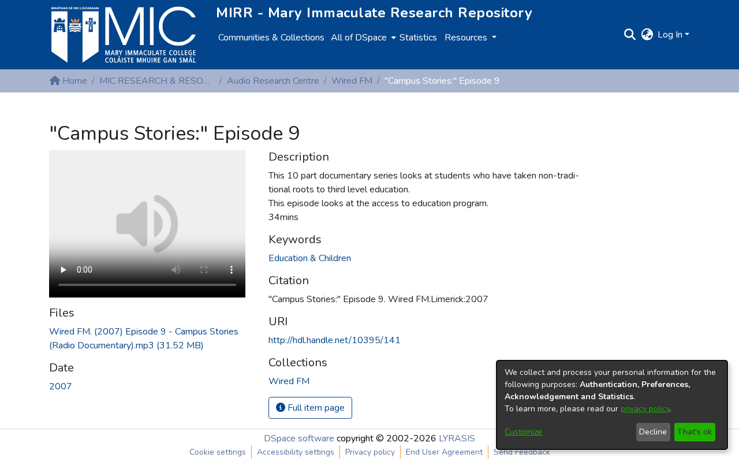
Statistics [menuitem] (418, 37)
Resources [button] (467, 37)
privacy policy (645, 408)
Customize (523, 431)
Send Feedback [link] (522, 452)
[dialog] (612, 404)
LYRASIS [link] (457, 438)
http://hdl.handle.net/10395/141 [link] (334, 340)
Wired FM (351, 81)
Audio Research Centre (273, 81)
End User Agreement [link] (444, 452)
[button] (629, 35)
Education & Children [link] (309, 258)
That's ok (694, 431)
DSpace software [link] (299, 438)
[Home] (123, 35)
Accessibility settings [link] (295, 452)
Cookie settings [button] (217, 452)
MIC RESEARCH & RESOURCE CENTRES (157, 81)
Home (73, 81)
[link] (288, 381)
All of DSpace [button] (359, 37)
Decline (653, 431)
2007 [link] (60, 386)
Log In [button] (671, 34)
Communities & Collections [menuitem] (271, 37)
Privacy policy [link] (370, 452)
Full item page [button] (315, 407)
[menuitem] (362, 37)
